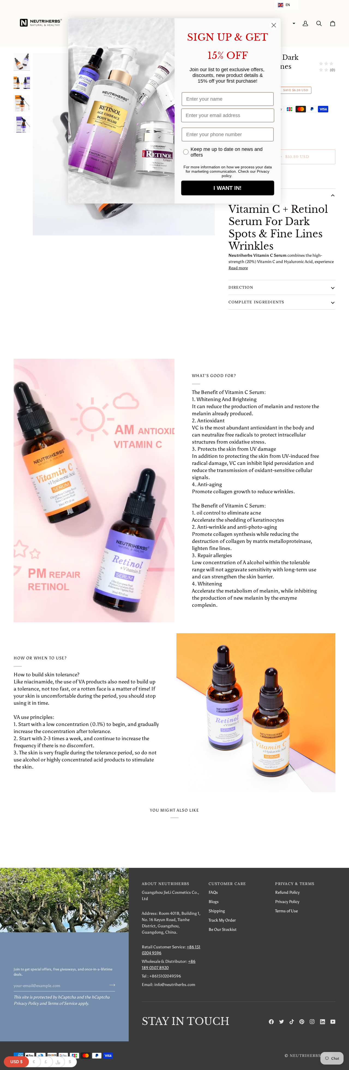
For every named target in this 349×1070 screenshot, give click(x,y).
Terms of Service (62, 1003)
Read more (238, 267)
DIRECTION (240, 287)
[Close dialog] (274, 25)
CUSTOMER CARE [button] (227, 883)
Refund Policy (287, 892)
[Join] (110, 985)
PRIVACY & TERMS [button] (294, 883)
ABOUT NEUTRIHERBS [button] (165, 883)
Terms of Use (286, 910)
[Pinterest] (301, 1021)
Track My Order (222, 920)
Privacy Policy (26, 1003)
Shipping (217, 910)
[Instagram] (312, 1021)
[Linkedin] (322, 1021)
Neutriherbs (305, 1055)
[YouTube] (332, 1021)
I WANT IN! (227, 188)
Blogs (214, 901)
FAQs (213, 892)
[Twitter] (281, 1021)
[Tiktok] (292, 1021)
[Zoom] (43, 225)
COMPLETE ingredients (256, 302)
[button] (287, 5)
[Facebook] (271, 1021)
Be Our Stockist (223, 929)
